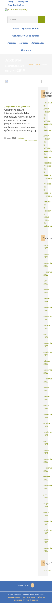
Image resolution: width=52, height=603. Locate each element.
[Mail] (32, 585)
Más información (30, 141)
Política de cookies (30, 600)
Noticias (21, 138)
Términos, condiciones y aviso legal (21, 597)
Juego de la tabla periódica (17, 106)
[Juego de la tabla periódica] (23, 91)
